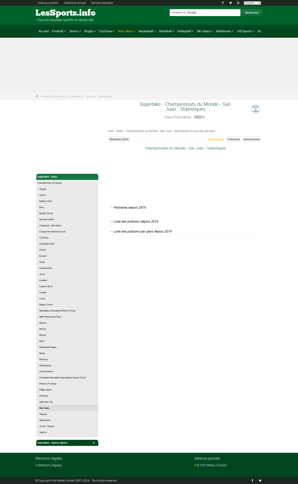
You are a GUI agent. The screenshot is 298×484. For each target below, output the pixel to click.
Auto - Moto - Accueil (49, 161)
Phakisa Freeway (48, 383)
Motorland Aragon (48, 347)
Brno (41, 207)
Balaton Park (45, 201)
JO (259, 31)
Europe (42, 256)
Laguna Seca (45, 286)
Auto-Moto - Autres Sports (52, 442)
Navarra (43, 359)
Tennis (73, 31)
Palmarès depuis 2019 (130, 207)
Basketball (146, 31)
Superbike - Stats (47, 176)
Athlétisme (223, 31)
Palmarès (234, 139)
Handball (165, 31)
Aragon (42, 189)
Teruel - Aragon (46, 426)
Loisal (42, 298)
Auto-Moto (125, 31)
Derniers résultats (102, 3)
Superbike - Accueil (48, 168)
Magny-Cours (46, 304)
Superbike (75, 96)
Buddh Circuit (46, 213)
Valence (43, 432)
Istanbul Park (45, 268)
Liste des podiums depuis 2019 (136, 221)
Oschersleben (46, 371)
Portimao (43, 396)
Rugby (88, 31)
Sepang (43, 414)
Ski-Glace (203, 31)
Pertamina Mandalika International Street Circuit (62, 377)
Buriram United (46, 219)
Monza (42, 329)
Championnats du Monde (49, 183)
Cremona (43, 237)
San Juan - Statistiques (98, 96)
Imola (42, 262)
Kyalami (43, 280)
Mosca (42, 335)
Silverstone (44, 420)
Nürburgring (45, 365)
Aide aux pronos (48, 3)
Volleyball (184, 31)
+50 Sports (244, 31)
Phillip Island (45, 389)
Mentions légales (50, 465)
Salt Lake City (46, 402)
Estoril (42, 250)
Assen (42, 195)
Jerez (42, 274)
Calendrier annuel (75, 3)
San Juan (44, 408)
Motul (42, 353)
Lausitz (42, 292)
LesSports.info (50, 13)
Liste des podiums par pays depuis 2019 (143, 231)
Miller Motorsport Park (50, 317)
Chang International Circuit (52, 231)
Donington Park (47, 244)
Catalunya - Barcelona (50, 225)
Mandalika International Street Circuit (57, 310)
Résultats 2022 (119, 139)
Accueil (44, 31)
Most (41, 341)
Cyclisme (105, 31)
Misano (42, 323)
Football (57, 31)
